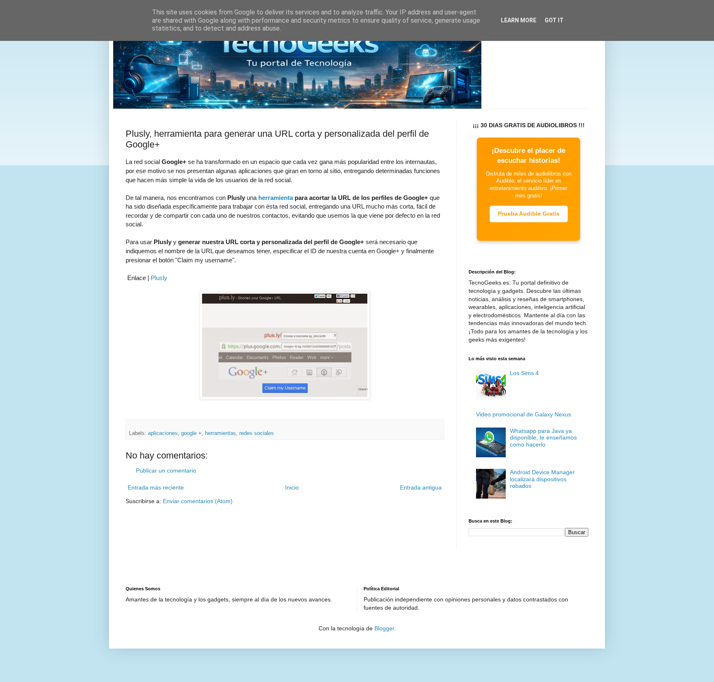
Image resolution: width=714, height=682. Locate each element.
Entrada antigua (421, 487)
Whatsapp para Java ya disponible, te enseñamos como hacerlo (543, 438)
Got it (554, 20)
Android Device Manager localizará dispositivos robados (542, 479)
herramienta (275, 197)
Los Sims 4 (524, 373)
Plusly (159, 277)
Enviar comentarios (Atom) (198, 501)
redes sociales (256, 433)
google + (191, 433)
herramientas (220, 433)
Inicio (292, 487)
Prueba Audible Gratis (528, 213)
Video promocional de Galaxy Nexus (523, 414)
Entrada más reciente (156, 487)
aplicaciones (163, 433)
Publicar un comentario (166, 470)
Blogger (384, 628)
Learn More (518, 20)
